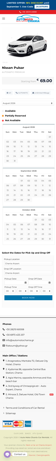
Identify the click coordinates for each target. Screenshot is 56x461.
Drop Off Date (35, 279)
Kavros (32, 455)
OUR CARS (18, 433)
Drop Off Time (35, 287)
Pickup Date (10, 279)
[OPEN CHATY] (7, 454)
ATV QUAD (37, 433)
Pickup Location (12, 259)
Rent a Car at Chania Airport (39, 445)
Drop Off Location (12, 269)
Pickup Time (10, 287)
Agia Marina (12, 455)
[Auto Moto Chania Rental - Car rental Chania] (28, 18)
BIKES (28, 433)
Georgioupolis (43, 455)
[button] (3, 18)
